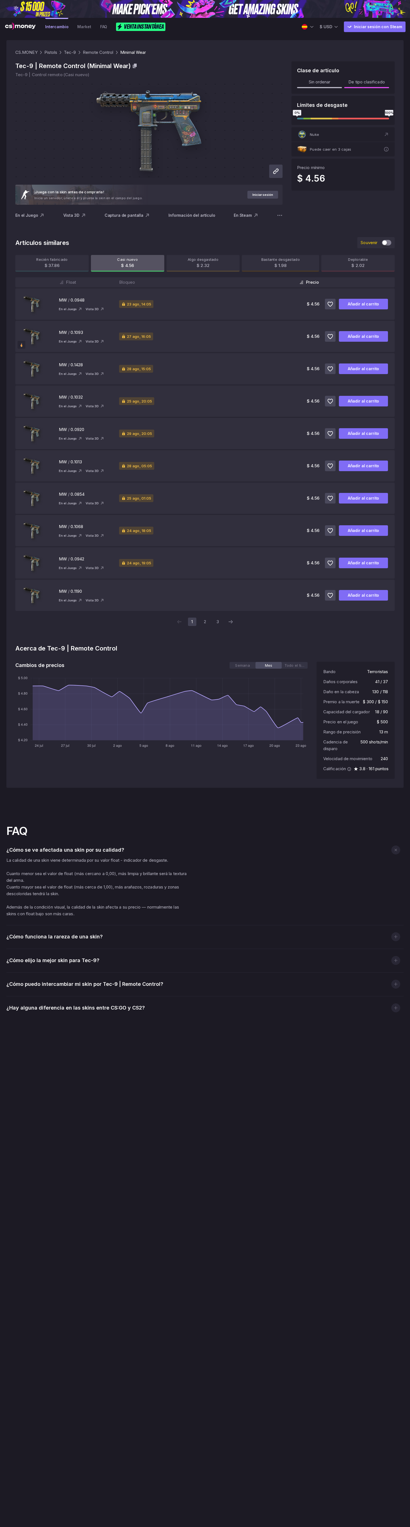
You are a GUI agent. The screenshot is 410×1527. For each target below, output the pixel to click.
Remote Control (98, 52)
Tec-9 (70, 52)
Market (84, 26)
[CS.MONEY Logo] (20, 26)
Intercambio (56, 26)
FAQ (103, 26)
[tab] (242, 665)
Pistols (50, 52)
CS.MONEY (26, 52)
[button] (343, 134)
